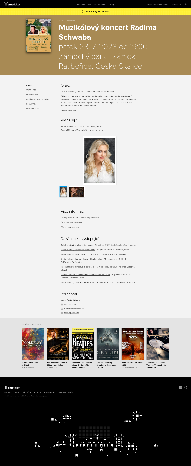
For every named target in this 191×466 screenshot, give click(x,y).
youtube (99, 126)
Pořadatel (31, 104)
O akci (28, 85)
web (82, 126)
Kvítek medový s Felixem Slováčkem (77, 245)
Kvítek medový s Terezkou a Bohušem (78, 249)
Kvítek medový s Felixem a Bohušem (77, 282)
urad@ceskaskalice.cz (74, 308)
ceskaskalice (70, 304)
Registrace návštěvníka (157, 4)
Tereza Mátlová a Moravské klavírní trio (78, 267)
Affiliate (37, 392)
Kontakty (8, 392)
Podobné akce (32, 109)
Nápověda (27, 392)
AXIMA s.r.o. (25, 396)
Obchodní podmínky (66, 392)
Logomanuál (49, 392)
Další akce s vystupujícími (37, 99)
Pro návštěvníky (84, 4)
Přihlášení (176, 4)
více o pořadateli (71, 312)
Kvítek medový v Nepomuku (73, 254)
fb (87, 126)
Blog (112, 4)
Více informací (32, 95)
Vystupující (31, 90)
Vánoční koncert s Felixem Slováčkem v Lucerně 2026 (85, 274)
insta (92, 126)
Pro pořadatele (100, 4)
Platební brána (36, 396)
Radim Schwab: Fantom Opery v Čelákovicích (81, 259)
